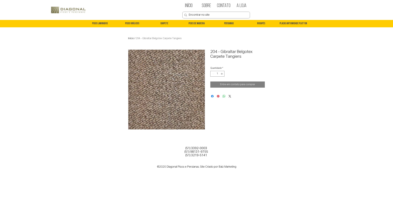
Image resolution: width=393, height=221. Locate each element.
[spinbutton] (217, 73)
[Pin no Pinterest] (218, 96)
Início (131, 38)
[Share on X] (230, 96)
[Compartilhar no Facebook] (212, 96)
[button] (100, 23)
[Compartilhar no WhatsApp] (224, 96)
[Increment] (222, 73)
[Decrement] (213, 73)
